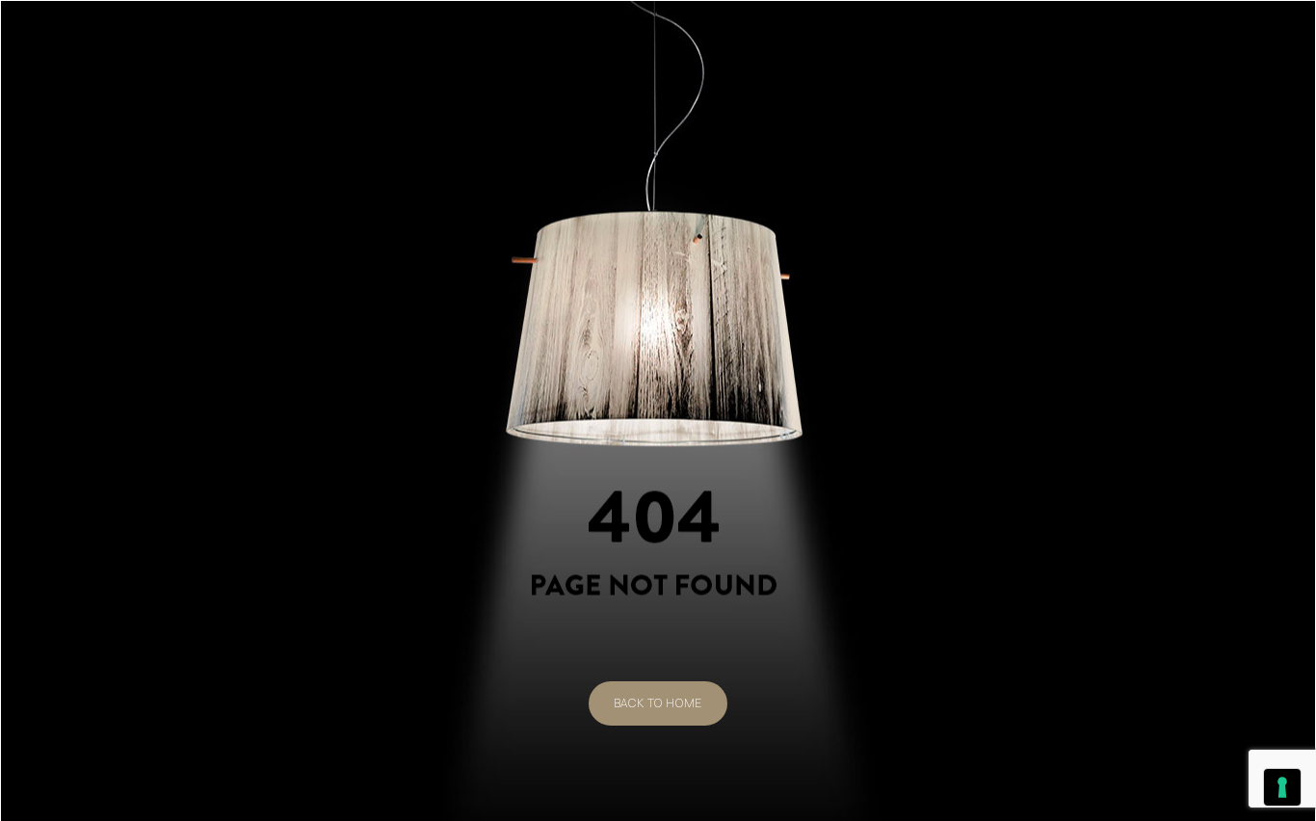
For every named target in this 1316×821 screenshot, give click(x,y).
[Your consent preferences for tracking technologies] (1282, 787)
